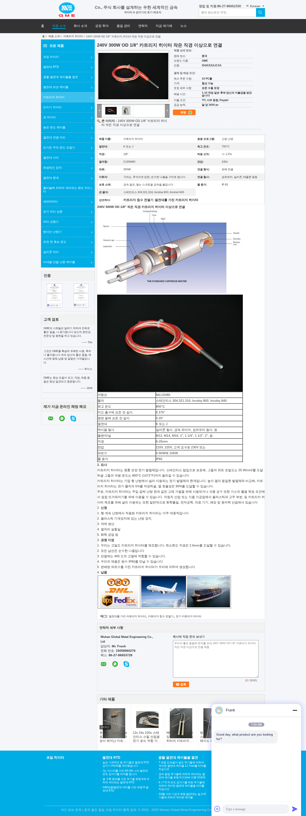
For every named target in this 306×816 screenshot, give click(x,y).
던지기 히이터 (52, 107)
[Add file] (217, 809)
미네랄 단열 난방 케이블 (59, 262)
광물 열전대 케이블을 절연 (60, 77)
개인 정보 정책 (71, 810)
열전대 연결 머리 (54, 137)
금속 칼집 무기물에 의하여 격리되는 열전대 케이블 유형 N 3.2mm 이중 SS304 (182, 776)
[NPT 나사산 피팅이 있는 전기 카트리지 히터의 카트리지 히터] (181, 723)
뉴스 (183, 26)
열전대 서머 (51, 157)
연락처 (143, 26)
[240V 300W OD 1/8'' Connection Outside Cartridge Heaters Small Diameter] (133, 76)
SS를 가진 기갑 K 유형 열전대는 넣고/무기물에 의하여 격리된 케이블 (182, 795)
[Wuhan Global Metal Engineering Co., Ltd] (68, 9)
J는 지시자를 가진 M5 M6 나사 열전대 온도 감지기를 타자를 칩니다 (125, 772)
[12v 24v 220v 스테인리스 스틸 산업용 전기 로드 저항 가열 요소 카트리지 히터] (147, 719)
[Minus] (294, 710)
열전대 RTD (51, 67)
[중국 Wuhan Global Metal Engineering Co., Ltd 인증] (54, 295)
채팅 (183, 112)
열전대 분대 (51, 177)
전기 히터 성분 (52, 211)
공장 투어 (102, 26)
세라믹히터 (50, 201)
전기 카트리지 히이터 (188, 616)
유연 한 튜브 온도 (54, 242)
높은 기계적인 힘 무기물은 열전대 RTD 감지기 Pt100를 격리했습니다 (126, 764)
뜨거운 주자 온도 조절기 (59, 147)
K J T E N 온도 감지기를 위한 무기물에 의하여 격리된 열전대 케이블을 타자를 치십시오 (182, 786)
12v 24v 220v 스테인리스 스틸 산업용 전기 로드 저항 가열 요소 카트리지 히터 (147, 737)
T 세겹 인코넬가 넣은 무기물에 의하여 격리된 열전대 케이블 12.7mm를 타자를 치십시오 (182, 766)
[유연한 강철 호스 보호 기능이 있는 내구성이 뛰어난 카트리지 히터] (114, 723)
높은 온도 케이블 (54, 127)
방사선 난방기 (52, 231)
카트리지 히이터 (73, 36)
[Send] (294, 809)
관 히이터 (49, 117)
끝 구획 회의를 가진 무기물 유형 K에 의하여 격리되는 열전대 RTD (126, 780)
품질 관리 (123, 26)
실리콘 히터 (51, 252)
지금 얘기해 (164, 26)
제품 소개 (59, 26)
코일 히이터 (51, 56)
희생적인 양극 (52, 167)
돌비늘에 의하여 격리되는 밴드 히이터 (67, 189)
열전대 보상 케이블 (55, 87)
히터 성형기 (51, 221)
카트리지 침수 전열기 (161, 616)
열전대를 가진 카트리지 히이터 (127, 616)
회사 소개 (80, 26)
